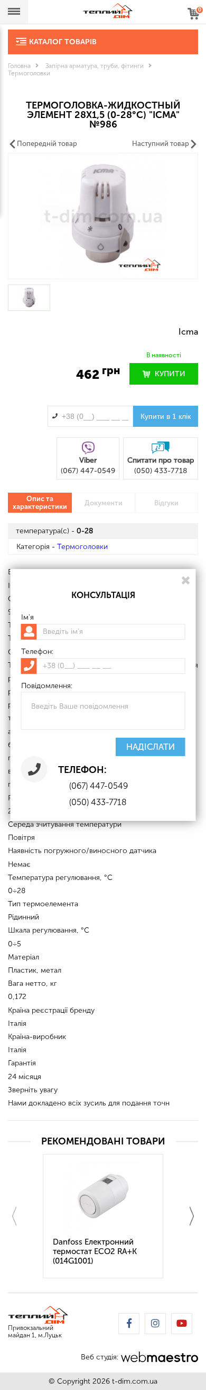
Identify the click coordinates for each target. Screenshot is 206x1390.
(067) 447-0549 (98, 786)
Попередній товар (47, 144)
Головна (19, 66)
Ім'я (27, 617)
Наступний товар (160, 144)
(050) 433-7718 (98, 802)
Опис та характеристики (40, 503)
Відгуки (166, 503)
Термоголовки (29, 73)
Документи (104, 503)
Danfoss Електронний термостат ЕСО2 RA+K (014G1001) (95, 1251)
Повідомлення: (46, 686)
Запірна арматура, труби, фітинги (94, 66)
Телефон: (37, 652)
